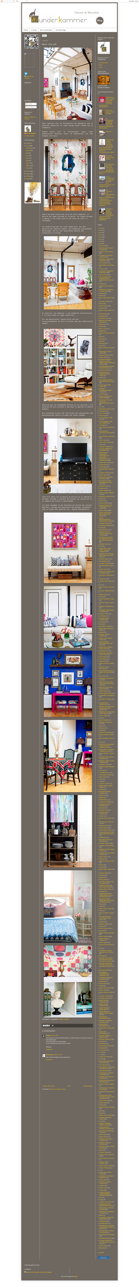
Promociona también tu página (30, 68)
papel (101, 906)
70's (100, 241)
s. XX (101, 1054)
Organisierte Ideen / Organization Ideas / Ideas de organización (106, 900)
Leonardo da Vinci (104, 772)
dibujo (101, 498)
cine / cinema (103, 413)
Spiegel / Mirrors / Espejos (106, 1107)
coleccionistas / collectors (106, 436)
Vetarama (102, 1185)
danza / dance (103, 475)
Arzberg (101, 283)
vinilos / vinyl (103, 1188)
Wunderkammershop (28, 52)
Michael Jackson (104, 825)
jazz (100, 717)
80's (100, 243)
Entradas (29, 104)
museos (101, 867)
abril (27, 160)
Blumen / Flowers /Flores (106, 333)
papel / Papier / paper (105, 908)
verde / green (103, 1179)
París (101, 910)
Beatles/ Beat (103, 314)
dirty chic (102, 500)
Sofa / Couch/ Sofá (104, 1100)
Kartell (101, 730)
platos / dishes (103, 942)
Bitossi (101, 326)
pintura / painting (104, 936)
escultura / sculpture (105, 563)
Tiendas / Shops (104, 1152)
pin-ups (101, 930)
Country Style (103, 464)
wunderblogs (61, 30)
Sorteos (101, 1105)
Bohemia (102, 339)
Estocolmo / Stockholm (106, 575)
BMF (100, 336)
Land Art (101, 770)
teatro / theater (103, 1134)
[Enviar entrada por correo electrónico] (52, 1025)
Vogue (101, 1199)
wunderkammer (103, 1223)
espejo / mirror (103, 569)
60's (100, 239)
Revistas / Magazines (105, 1039)
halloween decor (104, 651)
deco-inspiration (46, 30)
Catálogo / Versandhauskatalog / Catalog (105, 390)
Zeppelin (102, 1248)
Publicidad (102, 981)
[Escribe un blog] (45, 1025)
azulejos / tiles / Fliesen (106, 286)
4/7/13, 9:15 (54, 1035)
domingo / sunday (104, 523)
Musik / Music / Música (105, 869)
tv (100, 1170)
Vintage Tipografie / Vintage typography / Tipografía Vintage (105, 1194)
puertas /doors (103, 983)
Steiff (100, 1111)
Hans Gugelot (103, 657)
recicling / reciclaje (104, 998)
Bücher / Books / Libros (106, 347)
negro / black (103, 879)
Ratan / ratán (103, 990)
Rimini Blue (102, 1043)
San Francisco (103, 1065)
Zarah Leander (103, 1245)
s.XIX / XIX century (104, 1056)
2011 (27, 173)
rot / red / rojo (103, 1050)
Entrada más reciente (49, 1086)
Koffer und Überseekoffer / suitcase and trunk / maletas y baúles (106, 746)
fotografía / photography (106, 606)
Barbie (101, 303)
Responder (49, 1049)
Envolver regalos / (104, 559)
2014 (28, 143)
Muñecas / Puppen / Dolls (106, 861)
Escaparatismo (103, 561)
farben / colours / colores (106, 587)
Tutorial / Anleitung (104, 1168)
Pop (100, 948)
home (26, 30)
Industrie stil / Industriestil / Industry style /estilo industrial (106, 708)
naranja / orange (104, 873)
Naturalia (102, 875)
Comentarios (30, 107)
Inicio (69, 1086)
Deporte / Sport (103, 486)
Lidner (101, 779)
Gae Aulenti (102, 622)
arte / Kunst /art (103, 274)
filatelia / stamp (103, 594)
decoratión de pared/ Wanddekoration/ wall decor (105, 482)
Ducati (101, 527)
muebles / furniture (104, 843)
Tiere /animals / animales (106, 1158)
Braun (101, 345)
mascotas (102, 808)
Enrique (48, 1035)
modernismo (103, 837)
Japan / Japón (103, 715)
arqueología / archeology (106, 265)
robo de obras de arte (105, 1045)
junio (27, 155)
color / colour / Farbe (105, 442)
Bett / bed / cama (104, 318)
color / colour (103, 440)
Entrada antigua (87, 1086)
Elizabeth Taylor (104, 544)
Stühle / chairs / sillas (105, 1115)
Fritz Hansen (103, 616)
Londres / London (104, 783)
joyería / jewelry (104, 720)
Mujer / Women (103, 856)
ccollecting (102, 394)
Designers (102, 488)
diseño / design (103, 510)
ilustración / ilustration (105, 699)
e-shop (34, 30)
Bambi (101, 295)
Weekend (108, 131)
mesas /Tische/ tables (105, 818)
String (101, 1113)
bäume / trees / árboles (106, 310)
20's (100, 230)
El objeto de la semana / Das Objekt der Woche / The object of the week (106, 539)
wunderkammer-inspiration (106, 1234)
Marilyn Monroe (103, 799)
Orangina (102, 891)
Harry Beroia (103, 661)
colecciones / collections (106, 427)
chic (100, 406)
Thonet (101, 1150)
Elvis (100, 546)
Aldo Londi (102, 245)
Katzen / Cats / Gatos (105, 732)
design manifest (64, 1019)
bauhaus (102, 308)
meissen (101, 816)
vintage (101, 1190)
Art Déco (102, 268)
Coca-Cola (102, 415)
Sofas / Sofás (103, 1102)
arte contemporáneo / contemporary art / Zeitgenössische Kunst (106, 278)
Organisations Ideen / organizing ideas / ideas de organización (106, 895)
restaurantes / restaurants (106, 1028)
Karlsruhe (102, 728)
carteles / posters (104, 370)
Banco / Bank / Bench (105, 297)
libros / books (103, 777)
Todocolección (103, 62)
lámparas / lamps (104, 764)
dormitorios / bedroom (105, 525)
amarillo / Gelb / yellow (106, 251)
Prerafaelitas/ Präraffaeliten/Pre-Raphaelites (104, 974)
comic (101, 444)
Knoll (101, 742)
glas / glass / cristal (104, 626)
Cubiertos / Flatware (105, 472)
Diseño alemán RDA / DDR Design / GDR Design (105, 514)
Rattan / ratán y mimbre (106, 992)
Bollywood (102, 343)
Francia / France (104, 613)
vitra (100, 1197)
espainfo (101, 1252)
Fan (100, 585)
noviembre (29, 148)
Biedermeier (103, 324)
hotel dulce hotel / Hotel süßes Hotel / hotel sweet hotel (106, 683)
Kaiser (101, 726)
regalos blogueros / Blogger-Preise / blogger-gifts (106, 1013)
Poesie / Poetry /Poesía (106, 944)
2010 (28, 176)
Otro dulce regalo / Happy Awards (110, 157)
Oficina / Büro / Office (105, 889)
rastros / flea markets (105, 988)
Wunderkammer (31, 133)
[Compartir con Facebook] (49, 1025)
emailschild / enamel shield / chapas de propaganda (105, 550)
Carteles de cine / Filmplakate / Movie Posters (104, 374)
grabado (101, 632)
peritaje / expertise (104, 924)
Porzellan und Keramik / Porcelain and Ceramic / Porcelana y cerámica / (106, 965)
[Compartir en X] (47, 1025)
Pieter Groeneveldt (104, 928)
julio (27, 153)
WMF (101, 1215)
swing (101, 1121)
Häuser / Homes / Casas (106, 663)
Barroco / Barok (103, 306)
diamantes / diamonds (105, 496)
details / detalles (104, 490)
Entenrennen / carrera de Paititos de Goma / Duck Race (106, 555)
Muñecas (102, 859)
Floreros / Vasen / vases (106, 602)
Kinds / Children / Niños (106, 738)
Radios (101, 985)
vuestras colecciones (105, 1202)
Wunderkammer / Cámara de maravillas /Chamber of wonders (106, 1227)
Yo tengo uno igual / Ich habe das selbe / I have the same (107, 1242)
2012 (28, 171)
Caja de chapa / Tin (105, 355)
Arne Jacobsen (103, 263)
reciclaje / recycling (105, 996)
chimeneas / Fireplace (105, 409)
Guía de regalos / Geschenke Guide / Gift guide (105, 643)
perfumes (102, 922)
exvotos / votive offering (106, 581)
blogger (101, 331)
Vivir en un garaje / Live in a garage (110, 112)
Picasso (101, 926)
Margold (101, 797)
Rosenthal (102, 1048)
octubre (28, 150)
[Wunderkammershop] (29, 67)
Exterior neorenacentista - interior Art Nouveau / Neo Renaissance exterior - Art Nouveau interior (106, 181)
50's (100, 237)
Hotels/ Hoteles (103, 691)
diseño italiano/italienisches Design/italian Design (105, 519)
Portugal (101, 956)
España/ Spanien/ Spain (106, 565)
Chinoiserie (102, 411)
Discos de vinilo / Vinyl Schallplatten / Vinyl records (105, 507)
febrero (28, 165)
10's (100, 228)
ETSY (101, 65)
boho (100, 341)
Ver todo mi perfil (29, 135)
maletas (101, 789)
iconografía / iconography (106, 695)
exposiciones (103, 579)
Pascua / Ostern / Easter (106, 913)
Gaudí (101, 624)
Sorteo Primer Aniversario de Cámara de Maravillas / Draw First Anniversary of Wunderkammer (106, 102)
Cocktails (102, 425)
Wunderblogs (103, 1221)
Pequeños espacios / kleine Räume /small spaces (105, 918)
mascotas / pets (103, 810)
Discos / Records (104, 503)
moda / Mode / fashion (105, 830)
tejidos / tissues (103, 1136)
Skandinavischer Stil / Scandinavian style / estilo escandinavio (106, 1097)
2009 (28, 178)
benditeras (102, 316)
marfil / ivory (102, 795)
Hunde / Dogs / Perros (105, 693)
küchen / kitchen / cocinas (106, 753)
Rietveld (101, 1041)
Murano (101, 865)
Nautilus (101, 877)
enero (28, 168)
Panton (101, 904)
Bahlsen (101, 293)
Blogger (75, 1276)
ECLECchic (49, 1054)
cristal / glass (103, 467)
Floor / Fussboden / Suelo (106, 599)
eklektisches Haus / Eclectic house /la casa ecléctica (105, 533)
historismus (102, 676)
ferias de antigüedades (106, 590)
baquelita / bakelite (104, 301)
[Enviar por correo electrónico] (43, 1025)
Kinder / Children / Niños (106, 734)
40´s (100, 235)
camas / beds (103, 357)
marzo (28, 163)
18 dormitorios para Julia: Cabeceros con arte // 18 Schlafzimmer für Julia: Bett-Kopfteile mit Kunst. (106, 169)
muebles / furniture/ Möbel (106, 845)
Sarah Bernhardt (104, 1070)
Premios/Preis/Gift (104, 970)
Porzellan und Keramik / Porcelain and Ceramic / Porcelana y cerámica (106, 959)
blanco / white (103, 328)
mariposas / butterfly (105, 802)
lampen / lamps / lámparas (106, 766)
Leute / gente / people (105, 774)
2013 (28, 146)
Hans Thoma (103, 659)
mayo (27, 158)
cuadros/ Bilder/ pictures (106, 469)
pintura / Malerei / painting (106, 933)
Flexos (101, 596)
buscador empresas (102, 1258)
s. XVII (101, 1052)
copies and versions (105, 462)
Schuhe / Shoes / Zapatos (106, 1084)
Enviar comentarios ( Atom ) (58, 1089)
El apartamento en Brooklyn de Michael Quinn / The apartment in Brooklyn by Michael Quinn (106, 123)
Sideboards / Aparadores (106, 1091)
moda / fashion (103, 827)
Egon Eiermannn (104, 529)
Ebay (100, 67)
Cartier (101, 377)
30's (100, 232)
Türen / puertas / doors (105, 1165)
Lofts (100, 781)
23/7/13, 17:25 (58, 1054)
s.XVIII (101, 1059)
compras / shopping (105, 446)
